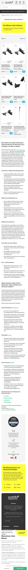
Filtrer (2, 38)
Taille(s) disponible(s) (17, 134)
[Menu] (2, 2)
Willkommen (3, 15)
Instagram (8, 487)
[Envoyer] (21, 521)
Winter (8, 15)
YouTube (18, 487)
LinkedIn (18, 484)
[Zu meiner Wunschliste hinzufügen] (3, 46)
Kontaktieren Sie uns (7, 529)
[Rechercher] (23, 7)
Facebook (8, 484)
